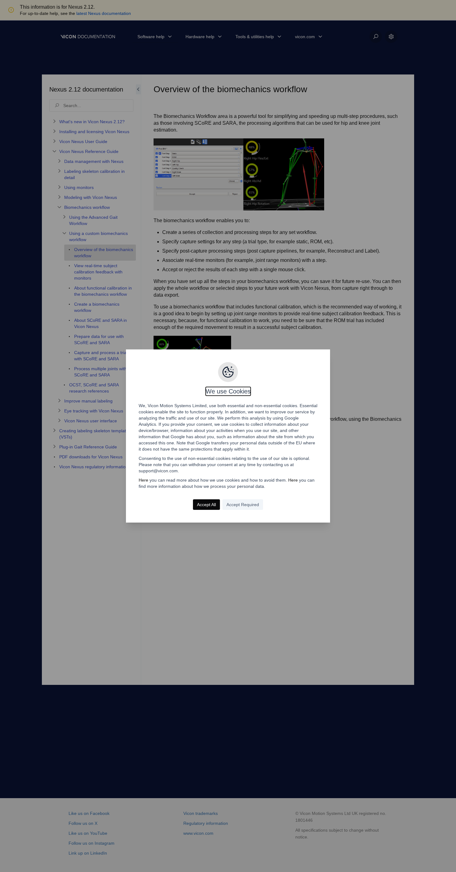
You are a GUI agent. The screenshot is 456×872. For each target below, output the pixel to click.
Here (143, 480)
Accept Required (242, 504)
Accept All (206, 504)
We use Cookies (228, 391)
